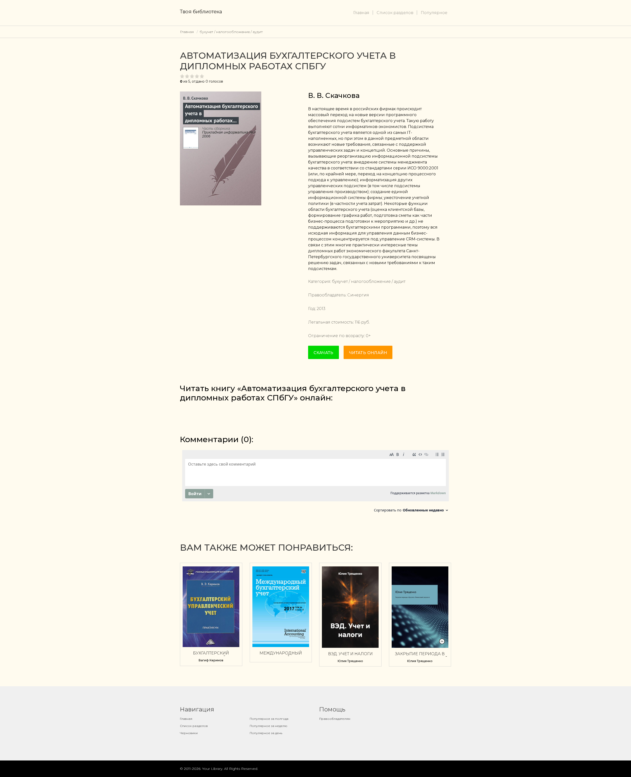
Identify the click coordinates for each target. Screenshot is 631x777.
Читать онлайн (368, 352)
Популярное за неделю (268, 726)
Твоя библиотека (201, 12)
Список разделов (395, 12)
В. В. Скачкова (334, 95)
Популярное (434, 12)
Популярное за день (266, 733)
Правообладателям (334, 719)
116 (357, 322)
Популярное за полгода (269, 719)
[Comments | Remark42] (315, 482)
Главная (361, 12)
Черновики (189, 733)
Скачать (323, 352)
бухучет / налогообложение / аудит (231, 32)
